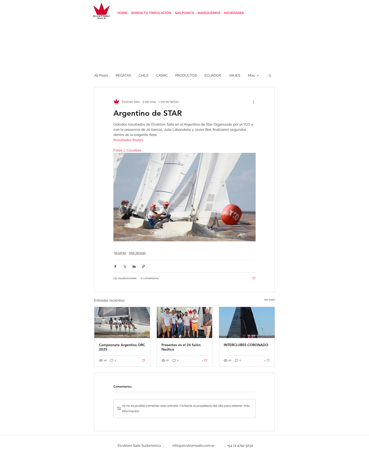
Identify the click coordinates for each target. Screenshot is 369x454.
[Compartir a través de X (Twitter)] (124, 266)
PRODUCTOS (186, 75)
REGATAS (123, 75)
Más (251, 75)
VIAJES (234, 75)
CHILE (144, 75)
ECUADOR (212, 75)
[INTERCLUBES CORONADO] (247, 322)
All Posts (101, 75)
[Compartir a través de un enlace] (143, 266)
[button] (270, 75)
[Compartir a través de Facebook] (115, 266)
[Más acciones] (253, 101)
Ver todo (269, 299)
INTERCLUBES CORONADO (246, 345)
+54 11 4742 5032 (240, 445)
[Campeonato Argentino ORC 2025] (122, 322)
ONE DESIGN (137, 253)
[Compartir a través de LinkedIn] (134, 266)
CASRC (162, 75)
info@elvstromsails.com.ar (193, 445)
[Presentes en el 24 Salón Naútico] (184, 322)
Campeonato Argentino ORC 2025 (122, 347)
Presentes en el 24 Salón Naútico (181, 347)
